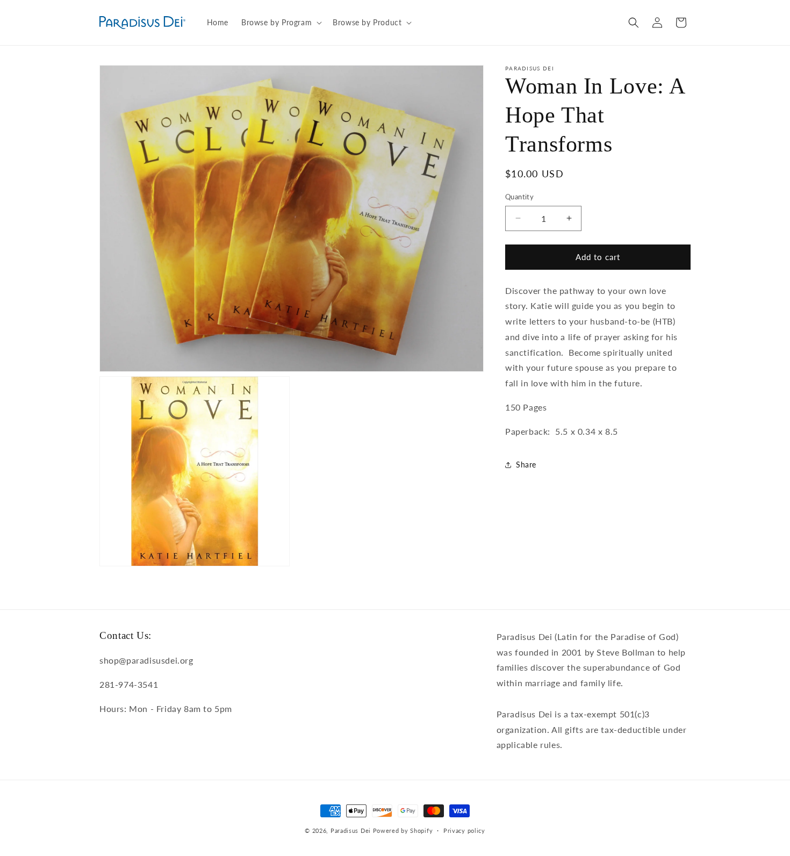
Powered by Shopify (403, 830)
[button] (280, 22)
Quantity (519, 196)
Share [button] (526, 464)
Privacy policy (464, 830)
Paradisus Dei (351, 830)
